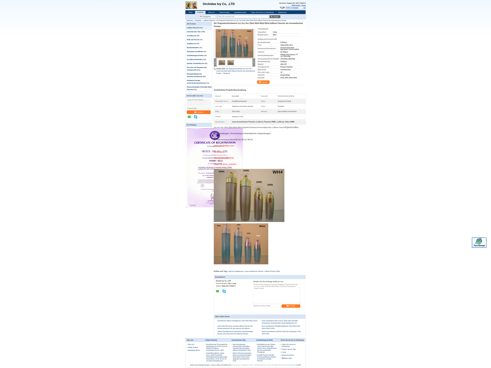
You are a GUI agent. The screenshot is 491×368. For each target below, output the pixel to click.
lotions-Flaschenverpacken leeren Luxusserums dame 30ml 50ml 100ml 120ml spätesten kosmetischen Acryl (242, 357)
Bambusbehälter (193, 48)
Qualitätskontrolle (240, 12)
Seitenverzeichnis (288, 355)
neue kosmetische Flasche (254, 271)
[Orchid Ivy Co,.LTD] (194, 5)
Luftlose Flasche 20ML (272, 271)
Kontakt (200, 112)
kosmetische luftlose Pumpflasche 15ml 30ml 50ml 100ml (237, 321)
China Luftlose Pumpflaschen (221, 365)
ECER (299, 365)
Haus (190, 12)
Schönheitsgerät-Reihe (195, 55)
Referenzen (296, 5)
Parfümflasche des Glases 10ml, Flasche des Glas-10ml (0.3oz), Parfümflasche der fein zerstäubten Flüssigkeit (267, 348)
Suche (276, 17)
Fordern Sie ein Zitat (289, 349)
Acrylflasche (191, 36)
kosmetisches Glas (194, 32)
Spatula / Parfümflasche (195, 63)
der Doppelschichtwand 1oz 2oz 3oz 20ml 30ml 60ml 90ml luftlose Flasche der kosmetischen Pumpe (235, 71)
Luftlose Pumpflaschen (236, 271)
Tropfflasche (191, 44)
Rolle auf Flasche (193, 40)
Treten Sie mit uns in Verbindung (262, 12)
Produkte (200, 12)
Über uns (211, 12)
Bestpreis (227, 73)
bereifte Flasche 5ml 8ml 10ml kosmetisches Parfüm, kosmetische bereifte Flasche (266, 358)
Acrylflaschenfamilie (194, 59)
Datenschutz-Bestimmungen (200, 365)
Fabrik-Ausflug (224, 12)
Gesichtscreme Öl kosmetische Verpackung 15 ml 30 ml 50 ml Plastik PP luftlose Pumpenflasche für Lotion (216, 347)
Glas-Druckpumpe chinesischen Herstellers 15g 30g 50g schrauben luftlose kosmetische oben (242, 347)
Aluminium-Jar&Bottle (195, 51)
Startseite (189, 20)
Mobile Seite (287, 358)
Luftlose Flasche (209, 20)
